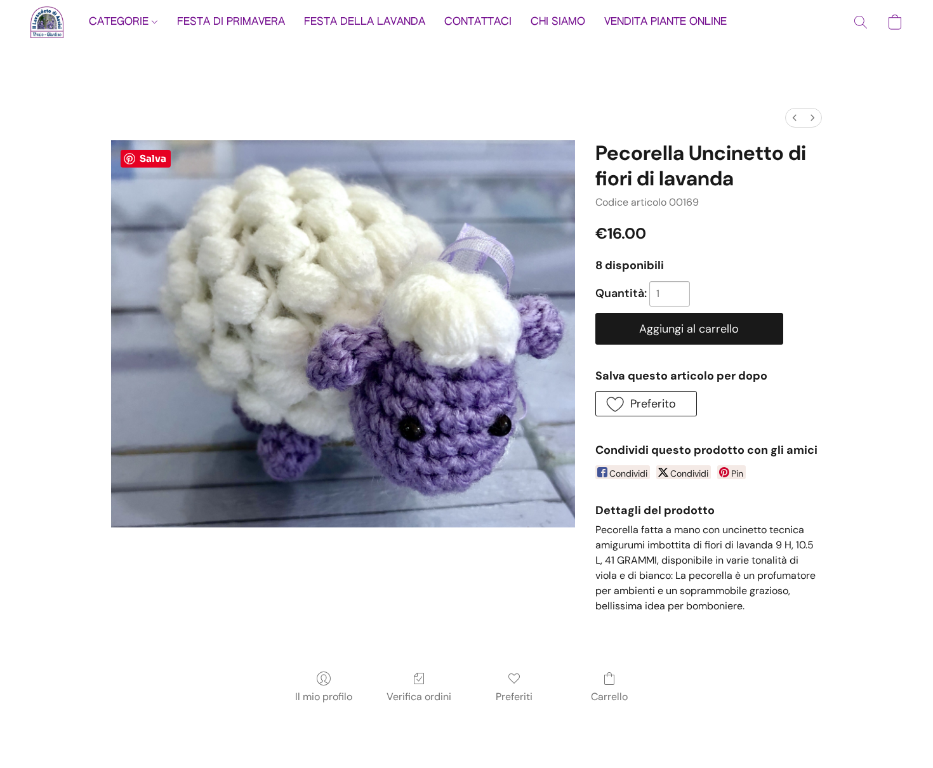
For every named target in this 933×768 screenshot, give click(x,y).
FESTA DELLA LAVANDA (364, 22)
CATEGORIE (120, 22)
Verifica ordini (419, 696)
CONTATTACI (478, 22)
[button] (46, 22)
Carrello (609, 696)
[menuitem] (795, 118)
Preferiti (514, 696)
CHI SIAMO (558, 22)
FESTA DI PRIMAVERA (231, 22)
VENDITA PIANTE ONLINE (665, 22)
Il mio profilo (323, 696)
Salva (153, 158)
